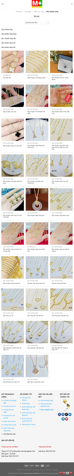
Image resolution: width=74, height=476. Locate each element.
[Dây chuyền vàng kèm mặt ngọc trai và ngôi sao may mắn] (61, 130)
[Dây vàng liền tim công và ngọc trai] (61, 332)
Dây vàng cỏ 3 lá (8, 315)
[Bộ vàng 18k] (12, 62)
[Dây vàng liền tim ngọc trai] (12, 366)
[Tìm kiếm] (72, 4)
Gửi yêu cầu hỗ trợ (9, 406)
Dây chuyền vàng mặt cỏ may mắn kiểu (12, 216)
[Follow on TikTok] (66, 414)
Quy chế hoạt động (46, 400)
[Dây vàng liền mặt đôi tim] (37, 300)
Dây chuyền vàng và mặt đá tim (36, 250)
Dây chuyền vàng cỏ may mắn (12, 146)
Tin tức (49, 470)
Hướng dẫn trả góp (9, 425)
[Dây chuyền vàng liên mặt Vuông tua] (37, 165)
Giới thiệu (28, 470)
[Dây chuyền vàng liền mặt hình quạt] (12, 165)
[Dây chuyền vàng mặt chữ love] (61, 165)
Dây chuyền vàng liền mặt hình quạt (12, 182)
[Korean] (67, 473)
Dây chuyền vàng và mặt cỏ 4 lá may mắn (12, 250)
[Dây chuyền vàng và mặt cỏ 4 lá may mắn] (12, 233)
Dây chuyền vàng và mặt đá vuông (60, 250)
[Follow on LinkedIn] (63, 419)
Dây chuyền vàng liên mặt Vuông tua (35, 182)
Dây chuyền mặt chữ (9, 112)
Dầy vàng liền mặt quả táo (35, 348)
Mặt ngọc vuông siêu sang (35, 382)
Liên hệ (55, 470)
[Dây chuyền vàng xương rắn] (12, 267)
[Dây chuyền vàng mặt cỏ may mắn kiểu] (12, 199)
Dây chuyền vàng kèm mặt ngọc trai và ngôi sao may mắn (60, 147)
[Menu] (2, 4)
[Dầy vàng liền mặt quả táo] (37, 332)
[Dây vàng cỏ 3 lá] (12, 300)
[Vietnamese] (71, 473)
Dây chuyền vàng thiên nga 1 (61, 215)
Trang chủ (19, 12)
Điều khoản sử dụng (28, 424)
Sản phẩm (27, 12)
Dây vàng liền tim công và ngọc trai (60, 349)
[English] (64, 473)
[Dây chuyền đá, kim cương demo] (61, 62)
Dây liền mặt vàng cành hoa (36, 283)
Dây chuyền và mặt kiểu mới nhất (36, 112)
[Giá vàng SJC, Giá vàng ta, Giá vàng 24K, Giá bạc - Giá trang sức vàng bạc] (37, 4)
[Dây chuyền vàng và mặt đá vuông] (61, 233)
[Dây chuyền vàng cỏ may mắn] (12, 130)
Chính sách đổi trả (9, 421)
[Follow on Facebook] (59, 414)
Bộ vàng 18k (7, 78)
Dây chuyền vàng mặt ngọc (35, 215)
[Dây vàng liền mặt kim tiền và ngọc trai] (12, 332)
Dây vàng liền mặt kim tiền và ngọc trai (12, 349)
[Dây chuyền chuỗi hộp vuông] (37, 62)
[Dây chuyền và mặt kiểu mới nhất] (37, 96)
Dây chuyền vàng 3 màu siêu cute (61, 112)
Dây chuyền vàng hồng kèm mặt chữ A (36, 146)
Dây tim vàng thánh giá (59, 283)
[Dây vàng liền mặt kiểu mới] (61, 300)
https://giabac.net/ (47, 410)
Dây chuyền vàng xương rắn (11, 283)
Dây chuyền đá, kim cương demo (60, 78)
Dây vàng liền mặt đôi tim (35, 315)
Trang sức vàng (39, 12)
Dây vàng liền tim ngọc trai (11, 382)
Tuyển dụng (26, 403)
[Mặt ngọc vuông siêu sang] (37, 366)
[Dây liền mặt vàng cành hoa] (37, 267)
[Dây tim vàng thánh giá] (61, 267)
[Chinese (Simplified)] (61, 473)
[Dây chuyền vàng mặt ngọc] (37, 199)
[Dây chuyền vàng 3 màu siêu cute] (61, 96)
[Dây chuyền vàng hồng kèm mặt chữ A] (37, 130)
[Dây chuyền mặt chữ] (12, 96)
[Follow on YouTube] (66, 419)
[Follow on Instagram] (63, 414)
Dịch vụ (42, 470)
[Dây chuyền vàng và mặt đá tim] (37, 233)
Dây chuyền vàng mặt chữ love (60, 182)
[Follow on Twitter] (69, 414)
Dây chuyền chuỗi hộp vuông (36, 78)
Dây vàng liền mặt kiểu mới (60, 315)
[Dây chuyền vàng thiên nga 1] (61, 199)
